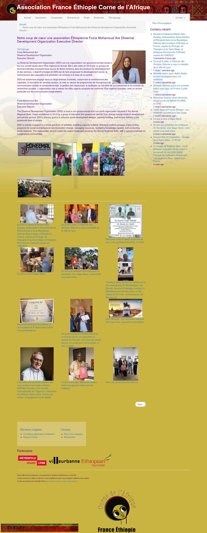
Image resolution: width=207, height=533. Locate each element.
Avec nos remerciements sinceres (122, 382)
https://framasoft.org (70, 481)
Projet (86, 17)
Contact (180, 17)
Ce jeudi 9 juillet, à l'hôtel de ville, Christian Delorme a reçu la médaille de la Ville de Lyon (80, 227)
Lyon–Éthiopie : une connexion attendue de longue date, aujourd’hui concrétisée (125, 320)
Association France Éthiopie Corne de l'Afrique (83, 7)
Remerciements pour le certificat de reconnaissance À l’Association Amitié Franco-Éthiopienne (35, 327)
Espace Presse (30, 436)
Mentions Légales (31, 429)
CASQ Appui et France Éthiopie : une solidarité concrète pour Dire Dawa (171, 111)
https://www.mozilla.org (54, 481)
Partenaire (99, 17)
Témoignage (114, 17)
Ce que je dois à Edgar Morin (31, 273)
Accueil (27, 17)
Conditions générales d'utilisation (39, 433)
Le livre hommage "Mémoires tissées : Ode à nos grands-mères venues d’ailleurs (79, 385)
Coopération (57, 17)
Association (40, 17)
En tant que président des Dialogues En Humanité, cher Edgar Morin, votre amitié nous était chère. (81, 274)
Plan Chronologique (161, 23)
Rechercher (69, 436)
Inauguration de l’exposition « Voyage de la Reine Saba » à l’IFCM (171, 138)
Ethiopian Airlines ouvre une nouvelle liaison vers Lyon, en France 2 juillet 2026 (171, 88)
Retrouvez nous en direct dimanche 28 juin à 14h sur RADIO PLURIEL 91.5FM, (125, 241)
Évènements (73, 17)
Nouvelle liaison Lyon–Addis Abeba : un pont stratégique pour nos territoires (170, 76)
